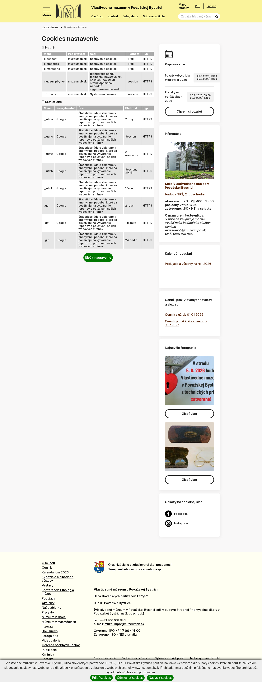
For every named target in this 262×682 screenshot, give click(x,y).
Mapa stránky (184, 6)
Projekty (48, 612)
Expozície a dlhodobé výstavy (57, 578)
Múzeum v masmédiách (59, 622)
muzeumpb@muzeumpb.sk (124, 624)
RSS (197, 6)
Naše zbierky (51, 608)
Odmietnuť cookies (130, 677)
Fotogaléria (130, 16)
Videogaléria (51, 640)
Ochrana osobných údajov (61, 645)
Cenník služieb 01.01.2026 (184, 314)
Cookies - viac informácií (136, 658)
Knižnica (48, 654)
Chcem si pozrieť (189, 111)
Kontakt (113, 16)
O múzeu (97, 16)
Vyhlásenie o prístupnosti (169, 658)
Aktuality (48, 603)
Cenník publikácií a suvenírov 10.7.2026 (186, 323)
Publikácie (49, 650)
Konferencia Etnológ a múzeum (58, 592)
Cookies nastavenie (105, 658)
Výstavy (47, 585)
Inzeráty (48, 626)
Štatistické (53, 102)
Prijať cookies (101, 677)
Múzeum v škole (154, 16)
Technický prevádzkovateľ (205, 658)
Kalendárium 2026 (55, 572)
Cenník (47, 567)
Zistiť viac (189, 414)
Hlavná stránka (50, 27)
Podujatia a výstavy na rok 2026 (188, 264)
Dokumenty (50, 631)
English (211, 6)
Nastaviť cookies (160, 677)
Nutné (49, 47)
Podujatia (48, 598)
